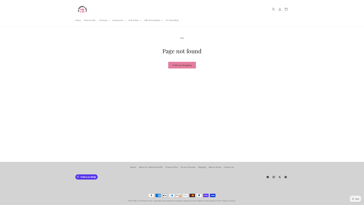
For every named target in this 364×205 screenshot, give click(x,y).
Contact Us (229, 167)
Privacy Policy (172, 167)
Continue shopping (182, 65)
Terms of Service (188, 167)
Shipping (202, 167)
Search (133, 167)
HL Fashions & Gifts (145, 201)
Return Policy (215, 167)
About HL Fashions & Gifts (151, 167)
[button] (104, 20)
